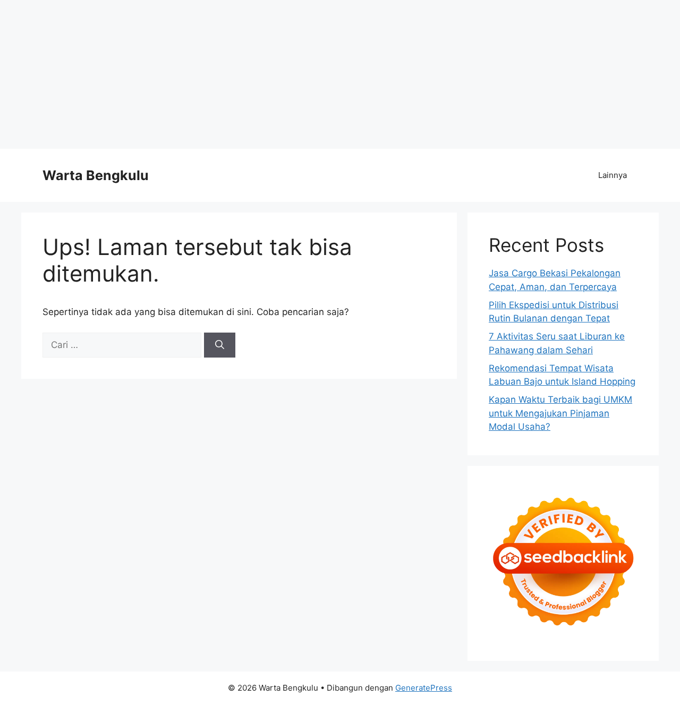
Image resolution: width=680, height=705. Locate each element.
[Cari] (219, 345)
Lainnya (612, 175)
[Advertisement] (319, 74)
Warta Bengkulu (95, 175)
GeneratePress (423, 688)
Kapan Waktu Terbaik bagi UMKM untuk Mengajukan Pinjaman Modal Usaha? (560, 413)
